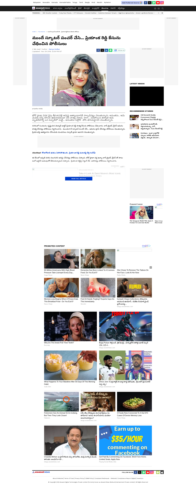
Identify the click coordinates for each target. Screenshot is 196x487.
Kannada (54, 2)
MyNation (107, 2)
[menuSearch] (163, 8)
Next (162, 13)
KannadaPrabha (65, 2)
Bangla (87, 2)
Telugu (74, 2)
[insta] (162, 2)
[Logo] (41, 8)
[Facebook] (145, 2)
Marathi (99, 2)
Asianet (41, 472)
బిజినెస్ (113, 8)
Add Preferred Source (130, 3)
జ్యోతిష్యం (121, 8)
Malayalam (37, 2)
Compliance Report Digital (127, 478)
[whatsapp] (154, 2)
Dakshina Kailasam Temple (107, 13)
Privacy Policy (79, 478)
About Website (58, 478)
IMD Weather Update (50, 13)
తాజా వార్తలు (57, 8)
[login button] (155, 8)
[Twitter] (150, 2)
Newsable (46, 2)
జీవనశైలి (87, 8)
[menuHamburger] (159, 8)
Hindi (93, 2)
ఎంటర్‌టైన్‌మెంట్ (70, 8)
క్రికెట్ (79, 8)
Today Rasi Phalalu (65, 13)
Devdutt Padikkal (90, 13)
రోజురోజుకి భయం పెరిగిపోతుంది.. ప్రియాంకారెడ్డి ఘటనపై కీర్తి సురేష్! (69, 153)
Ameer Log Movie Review (144, 13)
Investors (140, 478)
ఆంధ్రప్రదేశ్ (95, 8)
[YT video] (158, 2)
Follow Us (121, 50)
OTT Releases (78, 13)
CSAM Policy (89, 478)
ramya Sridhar (54, 49)
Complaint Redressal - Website (105, 478)
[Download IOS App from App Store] (162, 472)
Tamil (81, 2)
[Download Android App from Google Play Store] (158, 472)
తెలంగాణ (104, 8)
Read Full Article (78, 178)
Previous (158, 13)
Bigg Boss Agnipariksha (126, 13)
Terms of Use (69, 478)
